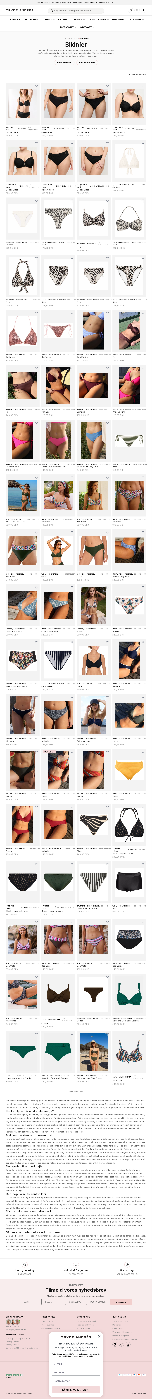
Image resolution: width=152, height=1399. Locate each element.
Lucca (115, 741)
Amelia (80, 631)
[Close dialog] (99, 1336)
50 (75, 1243)
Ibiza (114, 467)
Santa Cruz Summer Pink (53, 467)
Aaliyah (45, 741)
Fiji (113, 357)
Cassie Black (12, 132)
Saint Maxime (83, 741)
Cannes (116, 187)
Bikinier (84, 38)
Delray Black (118, 132)
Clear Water (47, 686)
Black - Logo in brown (123, 853)
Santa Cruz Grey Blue (87, 467)
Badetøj (74, 38)
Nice (43, 244)
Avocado (45, 1190)
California (10, 357)
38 (40, 1133)
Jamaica (45, 412)
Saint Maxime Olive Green (89, 1078)
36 (146, 299)
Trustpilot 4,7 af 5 (105, 2)
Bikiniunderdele (87, 62)
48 (111, 1243)
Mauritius (45, 522)
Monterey (117, 1081)
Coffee (44, 1023)
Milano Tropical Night (16, 686)
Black (79, 686)
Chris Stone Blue (14, 631)
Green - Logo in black (52, 911)
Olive (43, 576)
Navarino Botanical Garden (125, 1021)
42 (111, 186)
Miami (80, 851)
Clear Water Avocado (87, 908)
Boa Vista (10, 966)
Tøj (65, 38)
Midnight (45, 1136)
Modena (116, 686)
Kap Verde (117, 966)
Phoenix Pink (118, 412)
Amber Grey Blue (120, 576)
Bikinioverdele (64, 62)
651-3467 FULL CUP (16, 522)
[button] (50, 10)
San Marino (82, 357)
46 (75, 299)
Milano (115, 1190)
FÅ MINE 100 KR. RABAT (76, 1389)
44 (75, 186)
